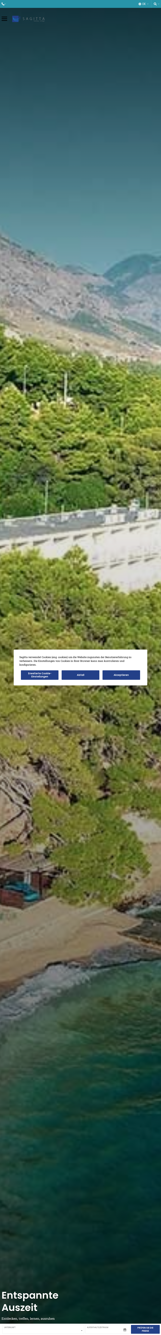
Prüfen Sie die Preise (145, 1329)
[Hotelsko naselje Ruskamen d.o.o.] (28, 19)
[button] (4, 4)
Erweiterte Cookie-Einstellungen (39, 675)
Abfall (80, 675)
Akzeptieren (121, 675)
